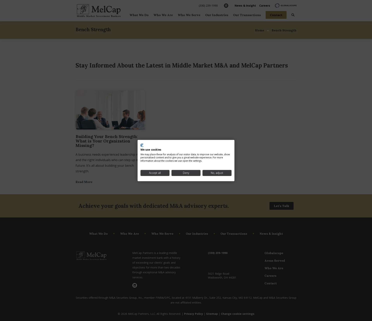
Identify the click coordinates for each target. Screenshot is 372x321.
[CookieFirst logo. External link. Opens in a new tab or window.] (141, 145)
